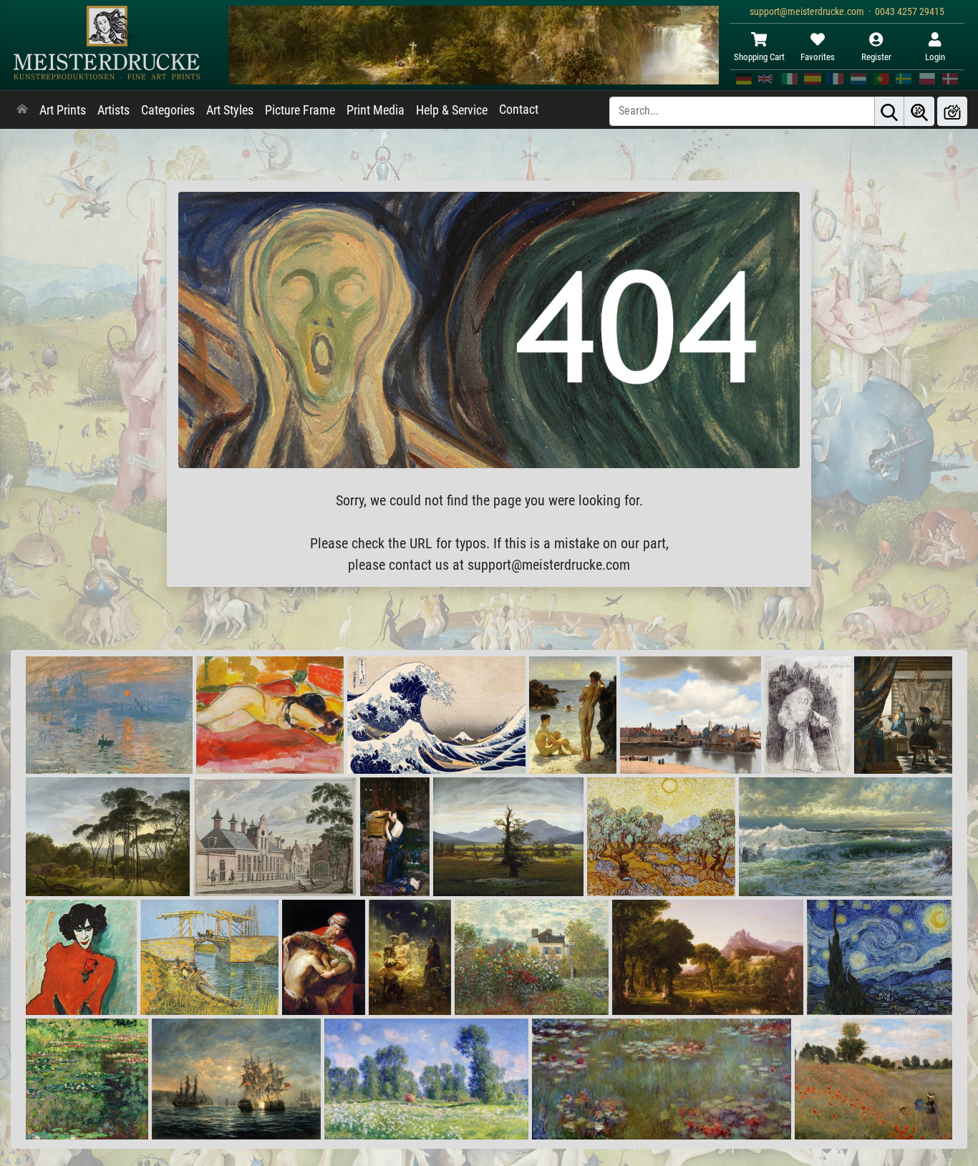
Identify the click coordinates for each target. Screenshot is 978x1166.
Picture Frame (300, 110)
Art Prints (62, 110)
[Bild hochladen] (952, 111)
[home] (22, 110)
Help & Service (452, 110)
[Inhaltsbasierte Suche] (919, 111)
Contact (518, 109)
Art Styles (229, 110)
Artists (113, 110)
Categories (168, 110)
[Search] (889, 111)
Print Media (376, 110)
